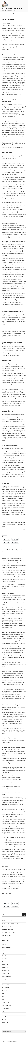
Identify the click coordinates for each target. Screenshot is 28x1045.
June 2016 (4, 1014)
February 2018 (5, 982)
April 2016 (4, 1019)
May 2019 (4, 958)
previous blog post (14, 319)
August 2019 (5, 950)
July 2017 (4, 990)
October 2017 (5, 985)
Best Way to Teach (6, 935)
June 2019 (4, 956)
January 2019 (5, 970)
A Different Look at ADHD (8, 932)
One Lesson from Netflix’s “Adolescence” (12, 923)
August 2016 (5, 1008)
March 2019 (5, 964)
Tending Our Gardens (7, 926)
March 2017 (5, 999)
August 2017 (5, 988)
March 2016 (5, 1022)
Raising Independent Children (12, 25)
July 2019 (4, 953)
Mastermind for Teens (7, 929)
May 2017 (4, 996)
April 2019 (4, 961)
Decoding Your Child (13, 8)
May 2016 (4, 1017)
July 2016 (4, 1011)
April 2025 (4, 944)
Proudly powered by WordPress (9, 1041)
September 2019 (6, 947)
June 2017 (4, 993)
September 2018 (6, 976)
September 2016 (6, 1005)
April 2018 (4, 979)
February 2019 (5, 967)
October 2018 (5, 973)
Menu (14, 13)
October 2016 (5, 1002)
